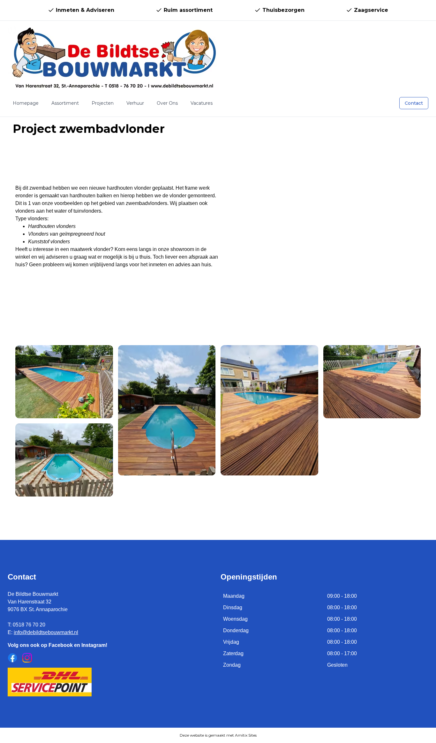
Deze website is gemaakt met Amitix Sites (218, 735)
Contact (414, 103)
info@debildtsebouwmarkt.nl (46, 632)
